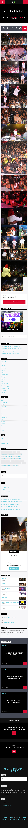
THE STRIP (4, 593)
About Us (5, 818)
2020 (7, 452)
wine (17, 465)
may (3, 463)
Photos (21, 9)
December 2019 (5, 386)
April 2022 (3, 381)
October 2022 (4, 374)
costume (10, 456)
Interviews (5, 804)
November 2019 (5, 388)
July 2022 (3, 376)
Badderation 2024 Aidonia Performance (10, 346)
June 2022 (3, 377)
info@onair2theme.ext (9, 622)
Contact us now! (7, 491)
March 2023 (4, 372)
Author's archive (14, 302)
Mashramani (4, 417)
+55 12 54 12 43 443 (8, 620)
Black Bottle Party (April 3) (14, 748)
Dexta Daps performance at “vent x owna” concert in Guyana (14, 729)
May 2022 (3, 379)
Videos (3, 428)
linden (13, 460)
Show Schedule (6, 487)
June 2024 (3, 363)
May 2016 (3, 392)
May (2, 419)
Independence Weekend (14, 458)
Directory (18, 818)
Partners (12, 819)
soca (8, 465)
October (3, 421)
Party (13, 463)
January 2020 (4, 385)
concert (4, 456)
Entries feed (4, 440)
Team (11, 818)
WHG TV (3, 430)
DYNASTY (4, 579)
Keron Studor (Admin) (16, 17)
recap (24, 463)
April (6, 9)
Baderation (12, 454)
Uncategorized (4, 426)
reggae (4, 465)
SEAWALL (4, 583)
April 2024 (3, 367)
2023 (14, 452)
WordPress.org (4, 443)
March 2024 (4, 369)
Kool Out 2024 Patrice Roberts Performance (11, 350)
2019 (3, 452)
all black (4, 454)
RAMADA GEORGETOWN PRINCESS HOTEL (10, 602)
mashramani (20, 460)
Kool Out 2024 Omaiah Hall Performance (11, 353)
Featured (15, 9)
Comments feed (5, 441)
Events (10, 9)
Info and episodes (14, 568)
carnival (19, 454)
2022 (11, 452)
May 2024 (3, 365)
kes (9, 460)
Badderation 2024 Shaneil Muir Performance (11, 348)
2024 (18, 452)
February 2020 (4, 383)
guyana (4, 458)
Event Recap (4, 402)
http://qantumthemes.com (10, 617)
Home (4, 486)
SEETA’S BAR (5, 598)
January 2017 (4, 390)
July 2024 (3, 361)
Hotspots (3, 411)
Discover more (5, 634)
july (2, 413)
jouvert (4, 460)
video (13, 465)
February (3, 408)
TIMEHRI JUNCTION (6, 588)
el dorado (17, 456)
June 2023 (3, 370)
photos (19, 463)
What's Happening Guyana (14, 770)
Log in (2, 438)
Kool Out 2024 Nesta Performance (9, 352)
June (2, 415)
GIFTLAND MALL (5, 607)
